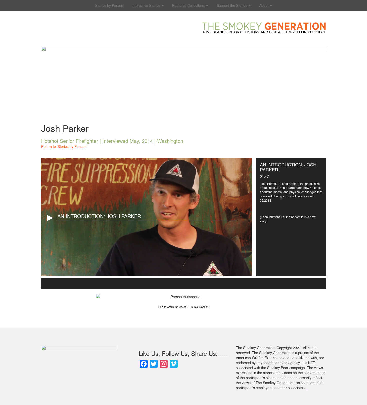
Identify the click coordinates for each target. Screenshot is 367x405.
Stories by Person (109, 5)
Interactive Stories (146, 5)
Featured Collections (189, 5)
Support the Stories (232, 5)
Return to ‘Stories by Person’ (63, 146)
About (264, 5)
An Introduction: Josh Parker (99, 216)
